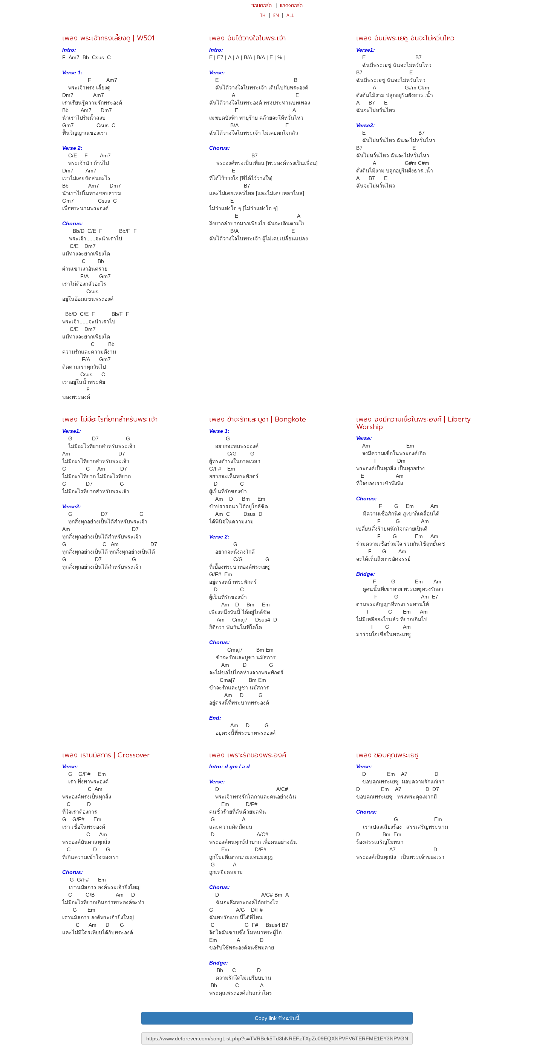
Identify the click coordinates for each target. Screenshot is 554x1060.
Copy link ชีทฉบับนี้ (277, 1018)
